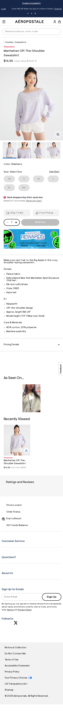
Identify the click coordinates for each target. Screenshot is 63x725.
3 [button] (35, 13)
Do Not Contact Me (15, 654)
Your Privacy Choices (16, 678)
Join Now (41, 246)
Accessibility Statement (17, 666)
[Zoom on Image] (58, 134)
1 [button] (28, 13)
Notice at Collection (15, 648)
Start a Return (13, 519)
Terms (10, 610)
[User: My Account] (54, 22)
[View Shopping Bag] (59, 21)
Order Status (13, 512)
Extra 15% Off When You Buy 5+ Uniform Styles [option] (32, 9)
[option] (31, 103)
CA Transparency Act (16, 684)
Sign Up (51, 597)
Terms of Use (11, 660)
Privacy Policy (25, 610)
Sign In (24, 246)
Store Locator (14, 505)
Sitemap (9, 690)
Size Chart (54, 172)
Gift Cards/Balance (17, 525)
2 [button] (32, 13)
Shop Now (53, 9)
